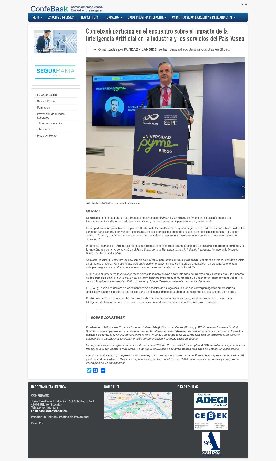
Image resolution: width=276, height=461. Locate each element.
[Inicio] (65, 6)
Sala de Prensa (46, 101)
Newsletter (45, 129)
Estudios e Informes (61, 17)
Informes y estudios (51, 123)
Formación (112, 17)
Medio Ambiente (47, 135)
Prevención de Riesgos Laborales (51, 115)
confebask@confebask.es (49, 411)
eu (246, 3)
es (242, 3)
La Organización (47, 95)
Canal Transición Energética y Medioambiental (202, 17)
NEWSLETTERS (89, 17)
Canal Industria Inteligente (146, 17)
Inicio (35, 17)
